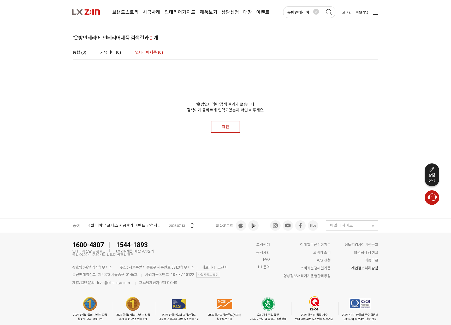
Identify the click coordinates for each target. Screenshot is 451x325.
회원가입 (362, 12)
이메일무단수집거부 (315, 245)
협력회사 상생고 (366, 252)
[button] (192, 222)
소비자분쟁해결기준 (315, 268)
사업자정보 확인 (208, 275)
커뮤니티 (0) (110, 52)
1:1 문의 (263, 267)
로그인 (347, 12)
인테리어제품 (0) (149, 52)
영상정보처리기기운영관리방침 (307, 276)
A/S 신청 (324, 260)
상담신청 (432, 177)
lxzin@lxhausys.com (113, 283)
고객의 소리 (322, 252)
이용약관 (371, 260)
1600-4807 (88, 245)
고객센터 (263, 245)
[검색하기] (329, 12)
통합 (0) (79, 52)
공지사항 (263, 252)
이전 (225, 127)
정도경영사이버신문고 (361, 245)
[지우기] (316, 12)
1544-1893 (132, 245)
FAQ (266, 259)
